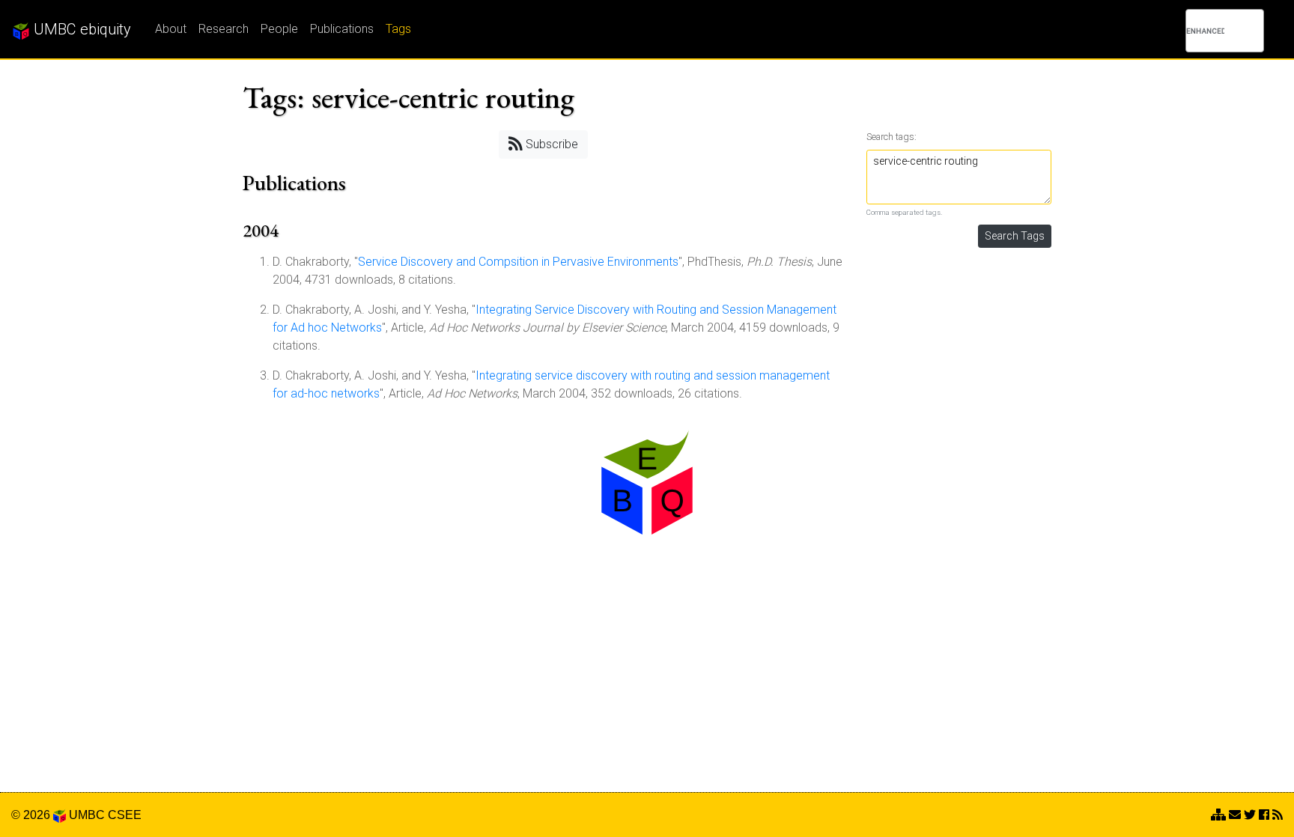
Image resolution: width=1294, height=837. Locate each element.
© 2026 (32, 815)
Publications (342, 29)
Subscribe (550, 144)
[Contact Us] (1218, 815)
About (170, 29)
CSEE (125, 815)
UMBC (87, 815)
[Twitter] (1250, 815)
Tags (398, 29)
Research (223, 29)
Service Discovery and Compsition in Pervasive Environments (518, 262)
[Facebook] (1264, 815)
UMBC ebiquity (80, 29)
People (279, 29)
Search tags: (891, 136)
